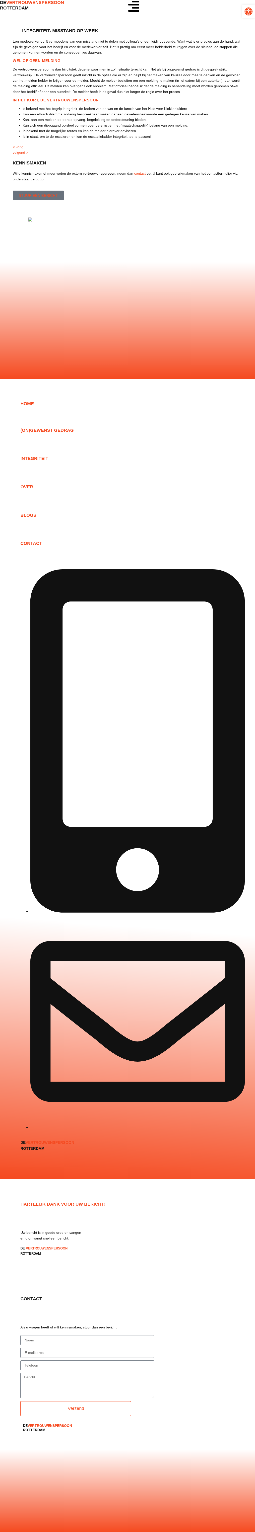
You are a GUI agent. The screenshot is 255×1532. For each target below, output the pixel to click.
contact (140, 173)
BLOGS (28, 515)
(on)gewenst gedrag (47, 430)
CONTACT (31, 543)
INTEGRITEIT (34, 458)
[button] (248, 11)
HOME (27, 403)
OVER (26, 486)
